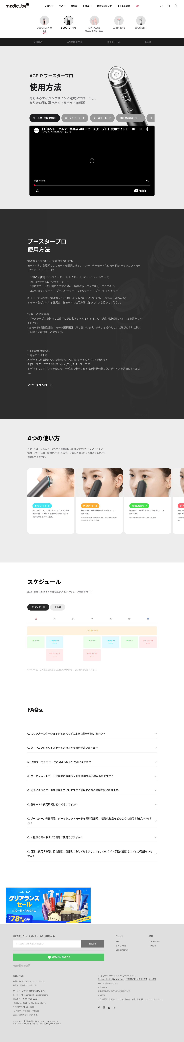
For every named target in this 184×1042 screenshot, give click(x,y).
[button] (161, 6)
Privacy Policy (118, 979)
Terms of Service (105, 979)
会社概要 (152, 979)
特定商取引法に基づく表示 (136, 979)
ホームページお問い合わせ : (29, 991)
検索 (117, 942)
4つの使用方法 (74, 42)
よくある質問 (154, 942)
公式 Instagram (122, 950)
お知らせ (152, 946)
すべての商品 (121, 946)
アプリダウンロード (40, 385)
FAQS (148, 42)
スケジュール (113, 42)
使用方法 (37, 42)
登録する (92, 944)
